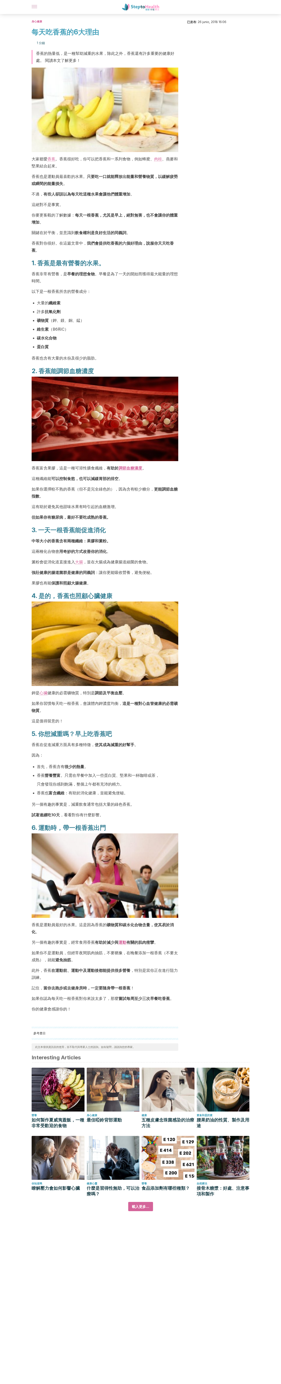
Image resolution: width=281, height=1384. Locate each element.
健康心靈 (92, 1183)
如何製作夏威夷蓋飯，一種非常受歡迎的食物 (58, 1122)
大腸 (79, 562)
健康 (144, 1115)
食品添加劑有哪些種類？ (166, 1188)
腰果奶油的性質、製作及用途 (223, 1122)
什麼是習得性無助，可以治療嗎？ (113, 1190)
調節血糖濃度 (130, 468)
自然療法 (202, 1183)
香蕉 (51, 159)
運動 (122, 942)
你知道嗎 (37, 1183)
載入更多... (140, 1206)
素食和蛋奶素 (205, 1115)
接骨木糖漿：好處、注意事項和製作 (223, 1190)
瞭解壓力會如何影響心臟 (56, 1188)
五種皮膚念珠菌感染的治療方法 (168, 1122)
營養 (34, 1115)
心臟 (43, 693)
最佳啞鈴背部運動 (104, 1120)
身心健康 (37, 21)
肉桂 (158, 159)
